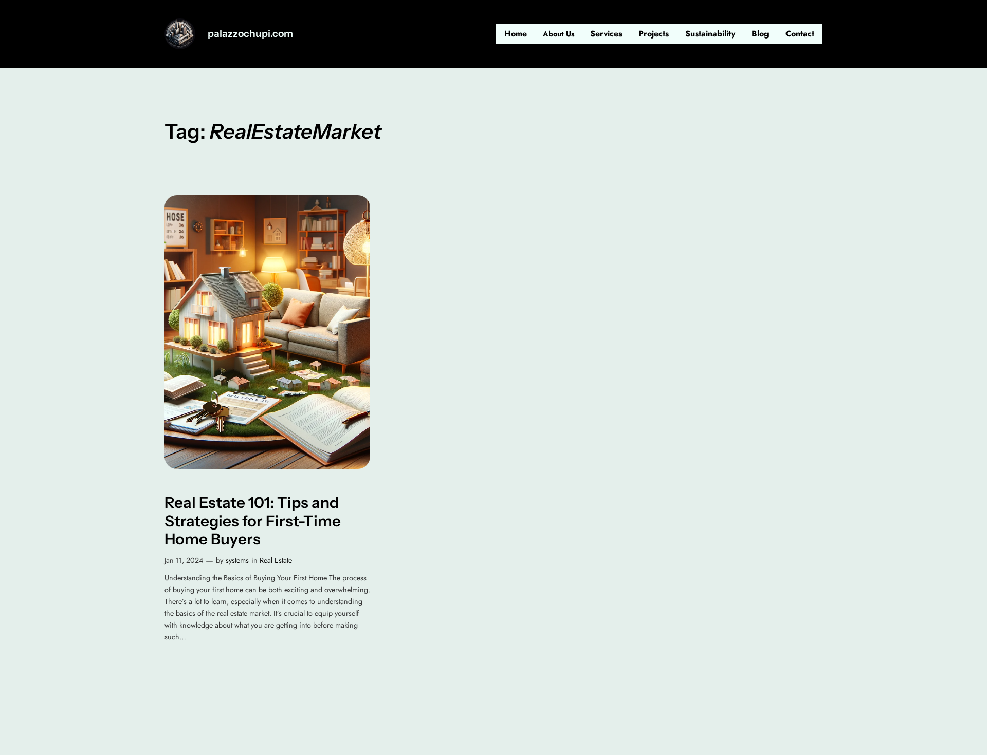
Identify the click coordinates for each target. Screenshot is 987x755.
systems (237, 560)
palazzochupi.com (250, 33)
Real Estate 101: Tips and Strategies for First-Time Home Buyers (252, 521)
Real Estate (276, 560)
